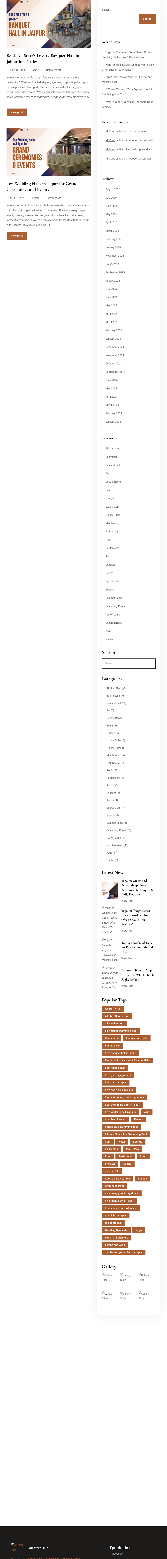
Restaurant (125, 1156)
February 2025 (114, 330)
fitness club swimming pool (121, 1126)
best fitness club (115, 1067)
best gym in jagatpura (118, 1075)
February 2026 (114, 239)
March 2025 (112, 322)
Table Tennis (113, 614)
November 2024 (115, 355)
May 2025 (111, 305)
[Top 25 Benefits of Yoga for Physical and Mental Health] (110, 950)
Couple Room (113, 481)
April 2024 (111, 396)
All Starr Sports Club (117, 1016)
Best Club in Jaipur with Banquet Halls (127, 1060)
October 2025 (113, 264)
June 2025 (112, 297)
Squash (110, 589)
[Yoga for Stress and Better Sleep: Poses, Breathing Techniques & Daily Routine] (110, 890)
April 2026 (111, 222)
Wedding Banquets (116, 1230)
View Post (127, 900)
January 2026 (113, 247)
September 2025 (115, 272)
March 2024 (112, 405)
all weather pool (114, 1023)
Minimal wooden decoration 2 (136, 140)
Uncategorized (114, 622)
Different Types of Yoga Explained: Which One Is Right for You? (137, 975)
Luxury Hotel (113, 514)
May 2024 (111, 388)
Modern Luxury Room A (132, 131)
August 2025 (113, 280)
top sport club (113, 1222)
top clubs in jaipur (115, 1215)
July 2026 (111, 197)
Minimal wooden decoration (135, 158)
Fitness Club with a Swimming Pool (126, 1134)
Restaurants (112, 548)
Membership (113, 523)
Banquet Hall (113, 465)
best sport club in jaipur (119, 1090)
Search (106, 9)
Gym (108, 490)
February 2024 (114, 413)
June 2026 (112, 206)
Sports (109, 573)
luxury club (111, 1149)
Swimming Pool (114, 1186)
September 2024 (115, 371)
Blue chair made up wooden (135, 149)
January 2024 (113, 421)
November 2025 (115, 255)
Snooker (110, 564)
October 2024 (113, 363)
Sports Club (112, 581)
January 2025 (113, 338)
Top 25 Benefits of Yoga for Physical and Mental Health (137, 947)
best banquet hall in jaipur (120, 1053)
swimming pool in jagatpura (121, 1193)
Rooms (110, 556)
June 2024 (112, 380)
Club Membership (115, 1119)
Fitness (138, 1119)
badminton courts (136, 1038)
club (146, 1112)
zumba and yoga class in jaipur (123, 1252)
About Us (117, 1553)
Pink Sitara (112, 531)
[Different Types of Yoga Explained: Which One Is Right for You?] (110, 978)
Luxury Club (112, 506)
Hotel (122, 1141)
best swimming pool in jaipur (122, 1104)
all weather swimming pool (121, 1030)
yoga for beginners (116, 1237)
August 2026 (113, 189)
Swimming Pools (115, 606)
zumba (109, 639)
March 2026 (112, 230)
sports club (112, 1171)
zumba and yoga (115, 1245)
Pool (108, 539)
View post (17, 112)
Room (143, 1156)
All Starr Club (113, 448)
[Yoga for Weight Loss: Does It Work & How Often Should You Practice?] (110, 920)
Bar (107, 473)
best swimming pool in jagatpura (124, 1097)
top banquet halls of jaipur (120, 1208)
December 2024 (115, 347)
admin (35, 70)
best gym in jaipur (115, 1082)
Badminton (112, 456)
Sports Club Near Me (117, 1178)
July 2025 (111, 289)
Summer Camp (114, 597)
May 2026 (111, 214)
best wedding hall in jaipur (120, 1112)
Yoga (108, 631)
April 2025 (111, 313)
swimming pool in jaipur (119, 1200)
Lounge (110, 498)
